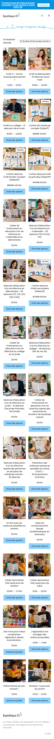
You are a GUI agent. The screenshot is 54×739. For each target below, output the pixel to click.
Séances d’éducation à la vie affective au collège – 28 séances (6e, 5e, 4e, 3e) (39, 347)
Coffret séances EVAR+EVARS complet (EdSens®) (14, 177)
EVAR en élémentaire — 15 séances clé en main (39, 77)
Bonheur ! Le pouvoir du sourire (39, 687)
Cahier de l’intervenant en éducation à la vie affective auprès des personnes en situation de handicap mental (39, 409)
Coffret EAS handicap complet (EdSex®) (39, 127)
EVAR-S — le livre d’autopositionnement (14, 77)
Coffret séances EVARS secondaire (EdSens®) (40, 288)
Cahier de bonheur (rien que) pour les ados (39, 583)
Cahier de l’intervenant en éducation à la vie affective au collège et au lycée (14, 349)
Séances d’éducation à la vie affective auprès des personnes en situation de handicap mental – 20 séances (14, 470)
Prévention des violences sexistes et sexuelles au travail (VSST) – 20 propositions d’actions (39, 470)
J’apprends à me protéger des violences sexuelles (39, 634)
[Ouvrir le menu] (41, 15)
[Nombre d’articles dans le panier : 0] (48, 15)
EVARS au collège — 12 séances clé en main (14, 127)
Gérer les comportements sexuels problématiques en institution (39, 529)
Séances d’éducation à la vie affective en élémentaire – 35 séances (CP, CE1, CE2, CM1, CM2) (14, 291)
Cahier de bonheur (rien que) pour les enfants (14, 583)
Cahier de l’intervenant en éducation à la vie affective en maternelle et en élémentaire (14, 232)
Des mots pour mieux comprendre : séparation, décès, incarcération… (14, 636)
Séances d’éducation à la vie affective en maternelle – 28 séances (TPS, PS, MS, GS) (39, 231)
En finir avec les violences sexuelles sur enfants (14, 526)
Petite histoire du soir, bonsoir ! (14, 687)
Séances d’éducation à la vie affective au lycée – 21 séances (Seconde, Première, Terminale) (14, 406)
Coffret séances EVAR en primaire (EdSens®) (40, 175)
